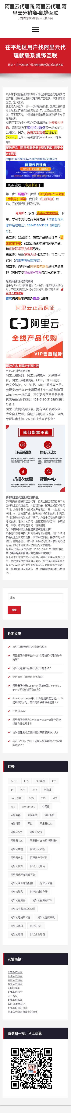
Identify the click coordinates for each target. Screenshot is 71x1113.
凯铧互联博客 (15, 1000)
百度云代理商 (15, 980)
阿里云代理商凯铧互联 (23, 874)
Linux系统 (16, 798)
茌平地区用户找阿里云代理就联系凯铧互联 (39, 64)
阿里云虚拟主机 (46, 917)
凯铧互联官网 (15, 972)
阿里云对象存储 (38, 891)
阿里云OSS (36, 832)
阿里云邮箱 (17, 934)
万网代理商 (14, 988)
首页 (10, 64)
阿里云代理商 (37, 866)
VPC (55, 798)
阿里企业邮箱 (37, 934)
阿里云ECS (16, 832)
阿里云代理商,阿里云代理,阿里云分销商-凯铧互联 (35, 9)
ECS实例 (40, 781)
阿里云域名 (17, 891)
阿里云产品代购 (38, 857)
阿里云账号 (36, 926)
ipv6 (34, 789)
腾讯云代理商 (15, 984)
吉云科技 (13, 996)
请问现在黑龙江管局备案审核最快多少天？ (35, 732)
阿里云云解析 (37, 849)
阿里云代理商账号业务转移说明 (29, 646)
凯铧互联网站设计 (17, 1008)
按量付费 (15, 823)
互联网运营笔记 (16, 1004)
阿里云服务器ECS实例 (23, 908)
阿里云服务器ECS (42, 900)
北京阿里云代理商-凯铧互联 (27, 677)
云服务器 (15, 815)
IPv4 (22, 789)
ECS (26, 781)
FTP (54, 781)
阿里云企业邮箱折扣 (22, 883)
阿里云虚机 (17, 926)
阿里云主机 (17, 849)
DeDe (14, 781)
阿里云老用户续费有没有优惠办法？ (32, 668)
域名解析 (50, 815)
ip (12, 789)
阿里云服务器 (18, 900)
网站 (30, 823)
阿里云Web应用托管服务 (43, 840)
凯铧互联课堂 (15, 992)
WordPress (28, 806)
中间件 (45, 806)
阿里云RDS (17, 840)
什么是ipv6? (19, 711)
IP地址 (47, 789)
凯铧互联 (32, 815)
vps (13, 806)
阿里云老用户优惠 (20, 917)
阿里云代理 (17, 866)
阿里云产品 (17, 857)
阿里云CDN (46, 823)
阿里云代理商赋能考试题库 (22, 1012)
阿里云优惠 (46, 883)
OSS (31, 798)
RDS (43, 798)
